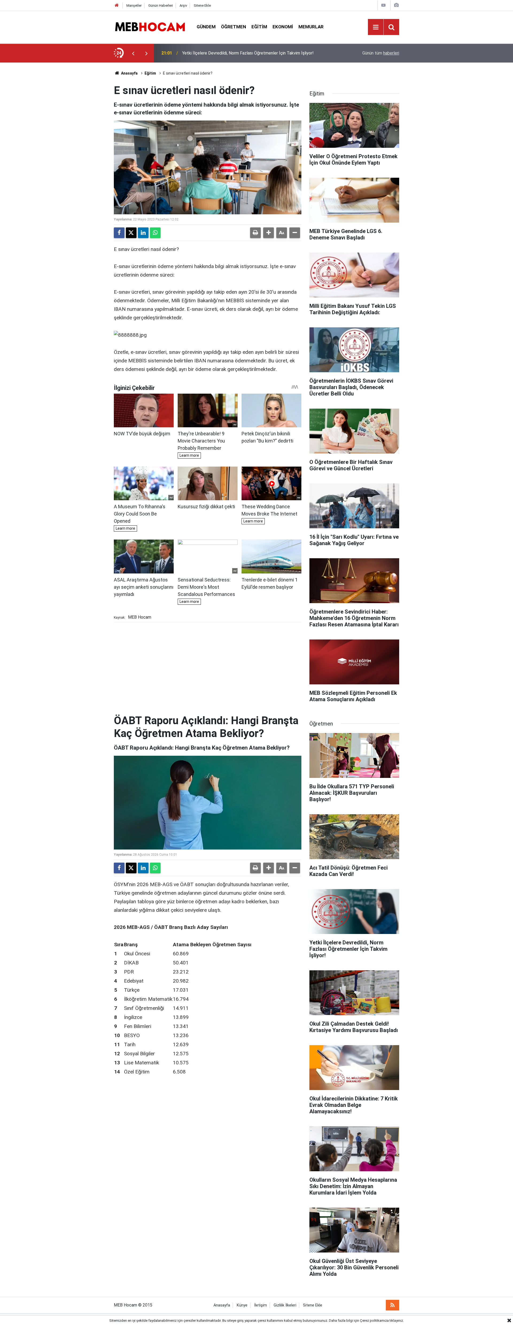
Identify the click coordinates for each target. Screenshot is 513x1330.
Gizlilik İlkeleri (285, 1305)
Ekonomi (283, 26)
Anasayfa (129, 73)
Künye (242, 1305)
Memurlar (311, 26)
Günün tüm (380, 53)
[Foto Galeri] (396, 5)
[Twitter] (131, 232)
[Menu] (375, 27)
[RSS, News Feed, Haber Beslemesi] (392, 1305)
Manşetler (134, 5)
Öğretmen (233, 26)
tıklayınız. (397, 1321)
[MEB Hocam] (150, 26)
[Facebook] (119, 232)
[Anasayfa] (117, 5)
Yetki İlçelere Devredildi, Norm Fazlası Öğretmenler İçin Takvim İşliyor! (248, 53)
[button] (268, 232)
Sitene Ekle (202, 5)
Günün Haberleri (160, 5)
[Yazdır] (255, 232)
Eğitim (259, 26)
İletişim (260, 1305)
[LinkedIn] (143, 232)
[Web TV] (383, 5)
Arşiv (183, 5)
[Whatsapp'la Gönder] (155, 232)
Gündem (206, 26)
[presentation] (133, 53)
